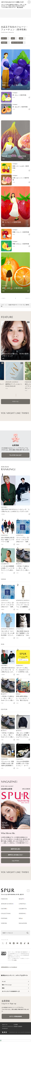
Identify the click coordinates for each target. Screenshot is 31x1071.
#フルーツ (4, 38)
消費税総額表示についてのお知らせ (9, 967)
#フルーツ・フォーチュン (17, 42)
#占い (13, 38)
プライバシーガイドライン (7, 1026)
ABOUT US (4, 1024)
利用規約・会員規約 (18, 1026)
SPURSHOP (5, 1028)
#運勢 (21, 38)
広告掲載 (16, 1024)
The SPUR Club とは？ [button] (15, 455)
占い (6, 304)
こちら (15, 960)
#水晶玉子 (4, 42)
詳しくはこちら (20, 7)
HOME (2, 304)
